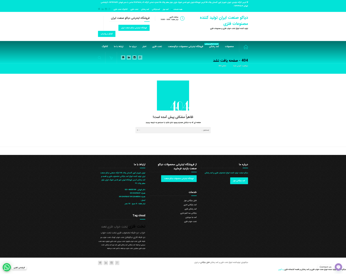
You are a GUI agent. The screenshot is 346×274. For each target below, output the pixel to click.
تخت (114, 232)
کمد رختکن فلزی (190, 209)
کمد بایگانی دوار (239, 180)
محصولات (229, 46)
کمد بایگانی (131, 245)
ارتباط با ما (118, 46)
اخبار (144, 46)
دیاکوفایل (129, 237)
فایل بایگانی (205, 262)
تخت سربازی (121, 241)
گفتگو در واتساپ (107, 33)
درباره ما (133, 46)
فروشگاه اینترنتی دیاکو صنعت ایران (134, 27)
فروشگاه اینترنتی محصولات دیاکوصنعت (185, 46)
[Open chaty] (338, 267)
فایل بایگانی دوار (190, 200)
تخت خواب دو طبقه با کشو (124, 248)
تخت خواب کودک (117, 237)
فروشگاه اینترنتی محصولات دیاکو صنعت (179, 178)
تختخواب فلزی (123, 232)
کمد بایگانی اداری (190, 204)
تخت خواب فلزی (243, 46)
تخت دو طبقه (111, 248)
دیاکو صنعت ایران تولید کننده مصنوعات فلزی (224, 21)
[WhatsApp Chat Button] (7, 267)
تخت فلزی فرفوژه (111, 241)
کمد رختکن (145, 9)
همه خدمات (178, 9)
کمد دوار (166, 9)
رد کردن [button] (281, 269)
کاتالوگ (105, 46)
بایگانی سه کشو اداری (188, 213)
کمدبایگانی (156, 9)
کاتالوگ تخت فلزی (120, 9)
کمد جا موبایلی (191, 217)
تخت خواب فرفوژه (131, 241)
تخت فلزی (134, 9)
